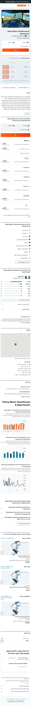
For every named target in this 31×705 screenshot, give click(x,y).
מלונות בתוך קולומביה (20, 700)
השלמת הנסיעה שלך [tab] (23, 658)
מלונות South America (11, 699)
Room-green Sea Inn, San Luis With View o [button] (20, 587)
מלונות (18, 699)
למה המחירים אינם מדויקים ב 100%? (20, 691)
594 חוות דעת (15, 36)
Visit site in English (10, 1)
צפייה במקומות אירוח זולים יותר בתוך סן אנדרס (7, 567)
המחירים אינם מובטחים (24, 681)
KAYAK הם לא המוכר (24, 686)
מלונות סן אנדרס (12, 700)
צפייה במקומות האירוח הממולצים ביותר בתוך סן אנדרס (6, 598)
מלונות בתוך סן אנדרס (22, 666)
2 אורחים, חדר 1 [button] (24, 46)
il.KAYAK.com (23, 699)
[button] (1, 1)
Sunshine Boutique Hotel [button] (24, 556)
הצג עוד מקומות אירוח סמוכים (7, 538)
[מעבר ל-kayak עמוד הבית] (21, 5)
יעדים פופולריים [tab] (12, 658)
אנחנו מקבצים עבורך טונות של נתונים (20, 689)
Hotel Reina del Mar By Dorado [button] (22, 616)
